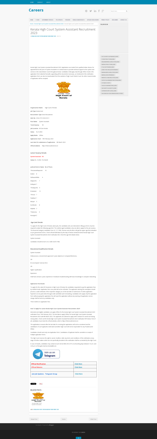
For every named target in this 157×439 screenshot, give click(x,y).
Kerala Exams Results (78, 20)
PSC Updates (59, 20)
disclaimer (115, 20)
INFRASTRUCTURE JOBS (108, 64)
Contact (40, 2)
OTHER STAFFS (106, 83)
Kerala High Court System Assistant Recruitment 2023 (48, 24)
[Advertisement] (63, 52)
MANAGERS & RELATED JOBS (110, 72)
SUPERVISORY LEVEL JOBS (109, 91)
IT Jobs (37, 20)
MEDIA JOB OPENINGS (108, 75)
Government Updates (47, 20)
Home (32, 2)
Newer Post (34, 419)
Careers (36, 10)
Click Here (78, 364)
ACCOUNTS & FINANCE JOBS (110, 56)
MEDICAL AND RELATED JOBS (110, 77)
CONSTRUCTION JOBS (108, 59)
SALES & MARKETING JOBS (109, 85)
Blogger (51, 425)
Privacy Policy (105, 20)
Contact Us (123, 20)
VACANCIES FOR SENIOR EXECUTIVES (112, 93)
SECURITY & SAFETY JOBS (109, 88)
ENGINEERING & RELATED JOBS (110, 62)
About (48, 2)
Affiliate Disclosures (93, 20)
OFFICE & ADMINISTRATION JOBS (111, 80)
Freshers (67, 20)
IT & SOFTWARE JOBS (108, 67)
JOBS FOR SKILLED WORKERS (110, 70)
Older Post (93, 419)
